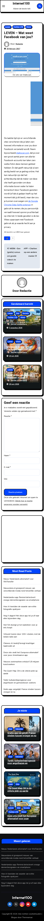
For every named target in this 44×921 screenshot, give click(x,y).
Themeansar (27, 917)
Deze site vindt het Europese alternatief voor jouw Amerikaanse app (20, 654)
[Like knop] (7, 238)
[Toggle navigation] (4, 6)
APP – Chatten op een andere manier (30, 252)
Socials (26, 313)
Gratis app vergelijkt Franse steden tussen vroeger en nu (21, 734)
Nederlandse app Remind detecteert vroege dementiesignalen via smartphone (21, 598)
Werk (28, 27)
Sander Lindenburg (19, 324)
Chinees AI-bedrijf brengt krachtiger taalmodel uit (19, 348)
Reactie (8, 416)
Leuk (11, 784)
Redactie (19, 44)
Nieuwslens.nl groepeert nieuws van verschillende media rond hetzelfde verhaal (22, 589)
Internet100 (21, 3)
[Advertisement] (22, 540)
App (10, 729)
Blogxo (14, 917)
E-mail (7, 467)
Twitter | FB (18, 27)
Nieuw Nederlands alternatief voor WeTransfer (21, 849)
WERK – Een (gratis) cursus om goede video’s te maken (13, 256)
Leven (7, 27)
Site (17, 313)
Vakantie (19, 729)
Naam (7, 455)
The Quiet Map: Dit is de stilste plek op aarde (19, 790)
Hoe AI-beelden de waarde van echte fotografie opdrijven (19, 608)
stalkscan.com (22, 153)
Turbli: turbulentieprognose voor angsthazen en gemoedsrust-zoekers (19, 681)
